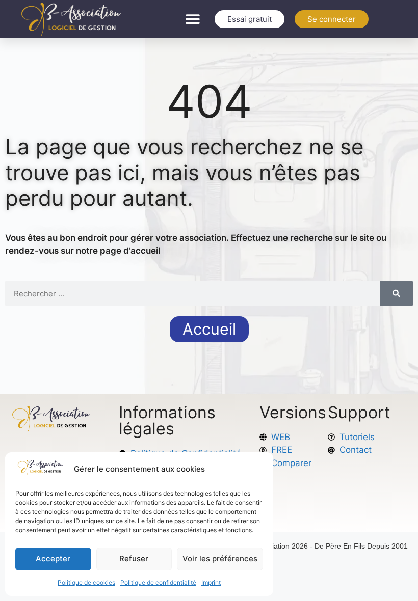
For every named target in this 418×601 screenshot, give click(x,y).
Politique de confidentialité (158, 582)
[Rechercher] (396, 293)
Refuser (133, 558)
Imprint (211, 582)
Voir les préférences (219, 558)
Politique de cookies (86, 582)
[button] (192, 19)
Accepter (53, 558)
